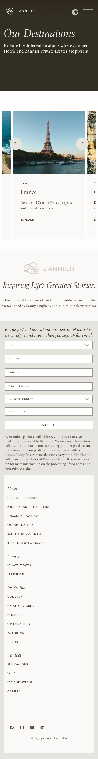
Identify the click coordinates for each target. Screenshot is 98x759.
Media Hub (15, 615)
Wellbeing (15, 633)
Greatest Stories (20, 606)
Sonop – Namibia (20, 525)
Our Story (15, 597)
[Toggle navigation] (88, 8)
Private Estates (19, 566)
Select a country (16, 411)
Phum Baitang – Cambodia (28, 507)
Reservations (17, 664)
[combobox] (49, 346)
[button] (49, 425)
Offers (12, 642)
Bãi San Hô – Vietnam (24, 534)
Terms (49, 441)
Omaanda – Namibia (22, 516)
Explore (27, 220)
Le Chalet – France (22, 498)
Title (10, 345)
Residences (16, 575)
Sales (11, 673)
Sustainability (19, 624)
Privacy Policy (15, 455)
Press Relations (19, 683)
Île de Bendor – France (25, 543)
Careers (13, 692)
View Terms (82, 455)
